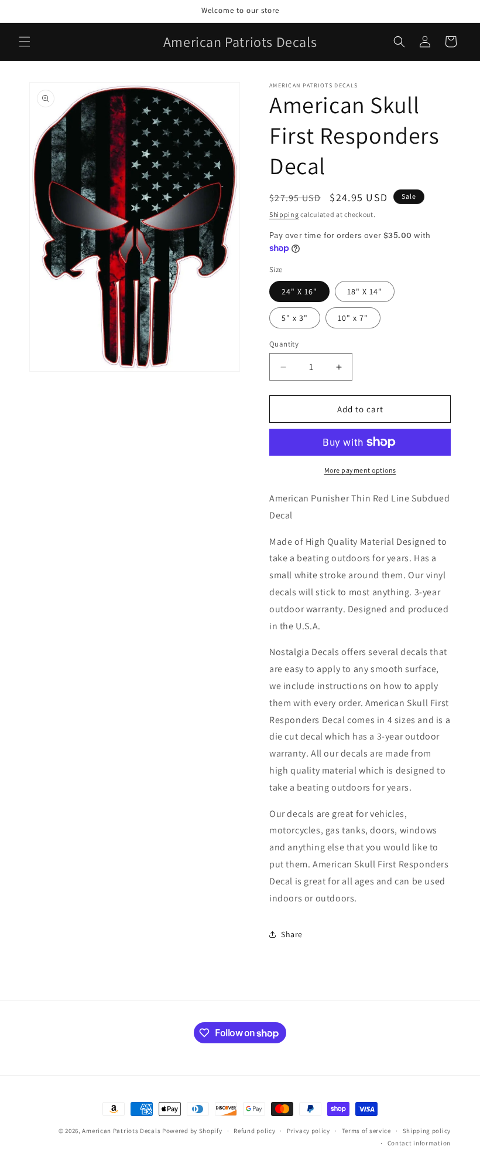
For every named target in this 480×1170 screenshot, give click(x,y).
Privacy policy (308, 1131)
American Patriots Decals (121, 1131)
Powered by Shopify (192, 1131)
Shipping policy (427, 1131)
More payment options (360, 470)
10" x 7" (353, 318)
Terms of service (366, 1131)
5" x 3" (295, 318)
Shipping (284, 214)
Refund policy (254, 1131)
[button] (24, 42)
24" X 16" (299, 291)
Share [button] (292, 934)
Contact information (419, 1143)
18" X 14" (364, 291)
